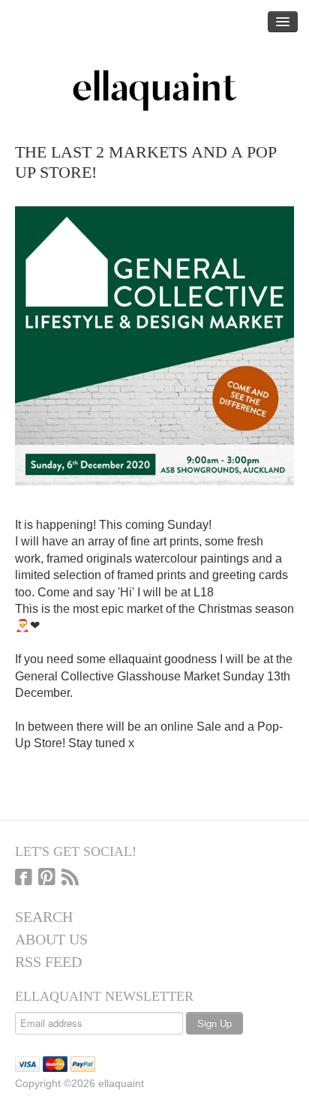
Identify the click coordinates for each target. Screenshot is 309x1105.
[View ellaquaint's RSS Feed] (70, 878)
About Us (51, 939)
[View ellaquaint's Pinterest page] (47, 878)
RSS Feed (48, 961)
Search (44, 916)
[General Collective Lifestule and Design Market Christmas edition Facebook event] (154, 344)
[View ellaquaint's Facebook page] (23, 878)
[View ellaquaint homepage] (154, 91)
